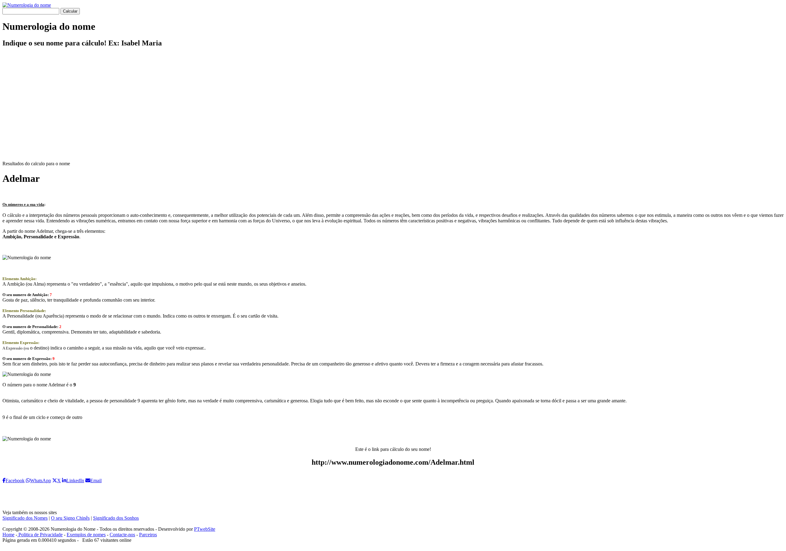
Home (8, 534)
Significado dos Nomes (25, 518)
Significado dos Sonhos (116, 518)
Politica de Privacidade (40, 534)
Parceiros (148, 534)
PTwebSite (204, 529)
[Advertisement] (393, 109)
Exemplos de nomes (86, 534)
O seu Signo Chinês (70, 518)
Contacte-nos (122, 534)
